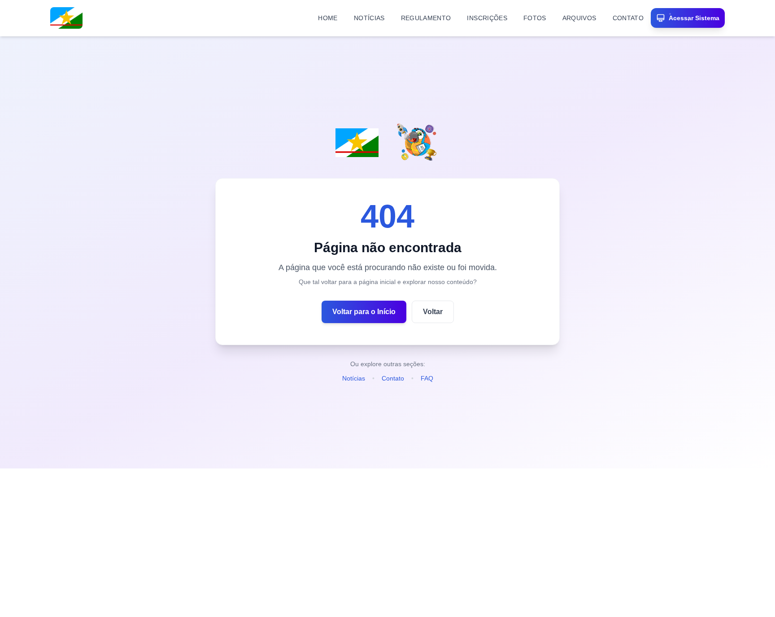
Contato (393, 378)
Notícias (353, 378)
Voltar (433, 311)
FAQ (427, 378)
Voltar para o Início (364, 311)
